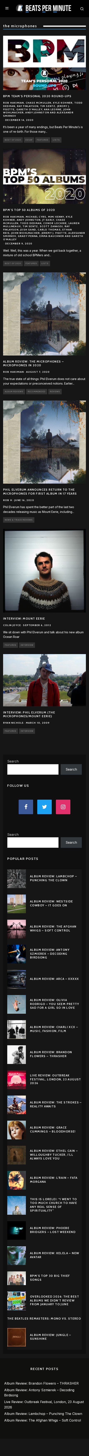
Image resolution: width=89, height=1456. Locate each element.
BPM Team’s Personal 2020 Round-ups (37, 96)
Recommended (37, 391)
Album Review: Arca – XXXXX (54, 979)
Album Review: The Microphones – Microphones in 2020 (33, 363)
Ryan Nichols (13, 722)
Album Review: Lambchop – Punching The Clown (53, 878)
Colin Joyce (12, 625)
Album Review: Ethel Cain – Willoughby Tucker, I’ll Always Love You (54, 1154)
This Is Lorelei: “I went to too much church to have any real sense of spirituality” (53, 1204)
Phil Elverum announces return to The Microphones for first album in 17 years (40, 491)
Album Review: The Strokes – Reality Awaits (56, 1104)
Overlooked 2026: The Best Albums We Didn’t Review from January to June (54, 1300)
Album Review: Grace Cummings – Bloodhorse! (53, 1129)
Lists (56, 140)
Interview (27, 645)
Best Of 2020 (13, 140)
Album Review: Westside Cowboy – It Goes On (51, 903)
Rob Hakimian (13, 371)
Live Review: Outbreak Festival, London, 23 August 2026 (55, 1079)
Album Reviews (14, 391)
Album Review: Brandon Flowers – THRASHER (51, 1054)
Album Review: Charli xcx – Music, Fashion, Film (54, 1029)
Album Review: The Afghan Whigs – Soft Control (53, 928)
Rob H (7, 500)
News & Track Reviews (19, 520)
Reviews (55, 391)
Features (42, 140)
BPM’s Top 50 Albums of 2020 (29, 210)
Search (13, 761)
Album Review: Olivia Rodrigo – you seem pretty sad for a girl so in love (54, 1003)
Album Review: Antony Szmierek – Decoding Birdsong (50, 953)
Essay (28, 140)
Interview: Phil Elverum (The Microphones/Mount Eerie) (29, 714)
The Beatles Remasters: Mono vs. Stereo (44, 1318)
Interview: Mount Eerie (24, 618)
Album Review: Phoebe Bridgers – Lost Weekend (53, 1230)
